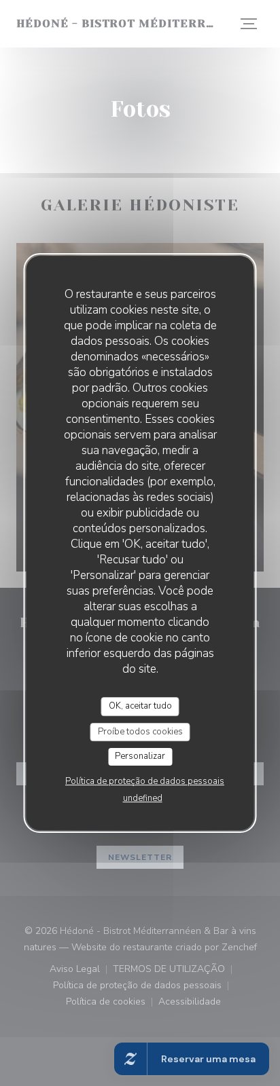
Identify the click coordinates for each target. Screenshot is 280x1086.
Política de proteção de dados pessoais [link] (144, 781)
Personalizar (140, 756)
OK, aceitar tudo (140, 706)
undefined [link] (142, 798)
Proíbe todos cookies (140, 732)
